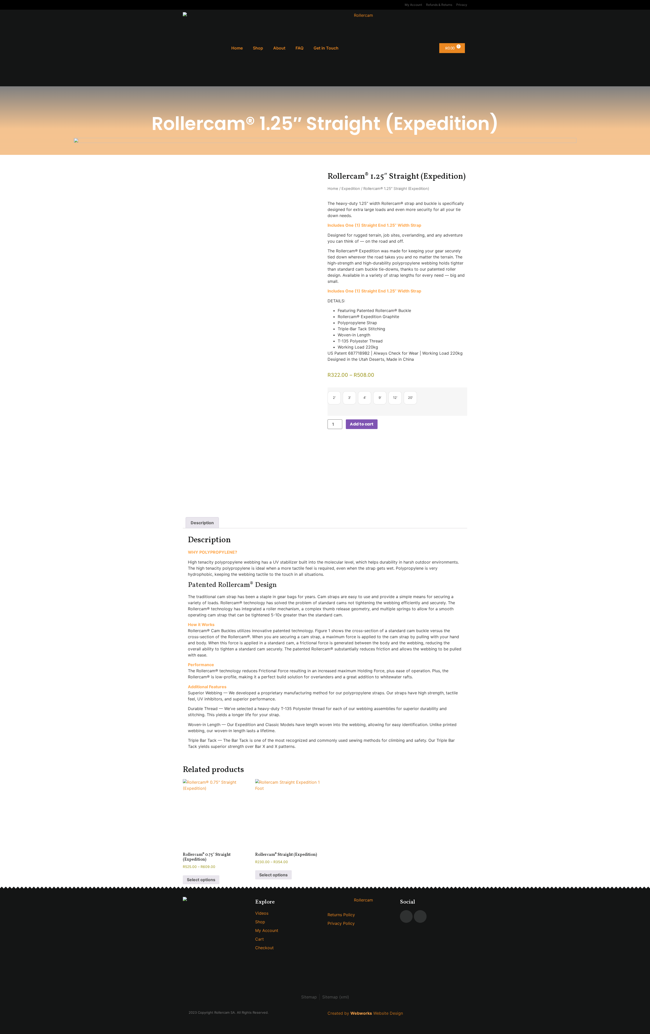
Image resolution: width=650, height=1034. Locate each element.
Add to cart (361, 424)
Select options (201, 879)
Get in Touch (326, 48)
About (279, 48)
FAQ (299, 48)
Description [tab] (202, 522)
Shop (258, 48)
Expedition (351, 188)
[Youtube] (420, 916)
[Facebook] (406, 916)
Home (237, 48)
